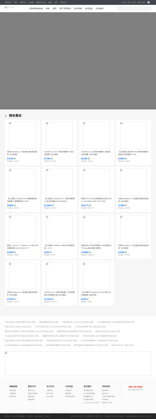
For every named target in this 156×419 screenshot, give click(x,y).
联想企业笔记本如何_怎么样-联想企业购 (61, 341)
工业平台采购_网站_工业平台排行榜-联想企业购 (53, 327)
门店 (124, 2)
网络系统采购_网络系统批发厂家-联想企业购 (91, 345)
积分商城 (78, 8)
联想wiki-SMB (107, 402)
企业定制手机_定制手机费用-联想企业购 (20, 322)
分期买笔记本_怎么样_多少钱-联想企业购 (77, 322)
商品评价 (13, 396)
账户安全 (105, 393)
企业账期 (99, 8)
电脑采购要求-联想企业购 (48, 322)
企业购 (31, 2)
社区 (134, 2)
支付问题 (50, 396)
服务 (50, 2)
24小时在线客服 (89, 393)
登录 (143, 2)
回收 (48, 8)
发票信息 (68, 393)
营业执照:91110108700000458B (114, 416)
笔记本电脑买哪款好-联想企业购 (58, 345)
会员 (129, 2)
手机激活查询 (70, 396)
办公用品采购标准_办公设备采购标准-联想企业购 (23, 345)
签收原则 (31, 396)
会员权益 (89, 8)
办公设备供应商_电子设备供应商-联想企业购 (22, 336)
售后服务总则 (88, 390)
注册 (139, 2)
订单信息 (68, 390)
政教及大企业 (41, 2)
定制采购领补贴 (36, 8)
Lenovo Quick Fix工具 (91, 402)
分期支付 (50, 390)
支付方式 (50, 393)
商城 (15, 2)
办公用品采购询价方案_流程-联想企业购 (90, 327)
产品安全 (47, 416)
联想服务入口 (88, 396)
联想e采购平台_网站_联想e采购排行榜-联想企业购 (24, 341)
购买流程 (13, 390)
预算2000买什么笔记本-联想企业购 (18, 327)
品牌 (55, 2)
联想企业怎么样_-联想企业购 (122, 345)
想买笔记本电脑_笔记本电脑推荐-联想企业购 (99, 336)
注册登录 (13, 393)
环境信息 (105, 399)
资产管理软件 (65, 8)
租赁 (55, 8)
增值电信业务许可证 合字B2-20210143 (139, 416)
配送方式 (31, 390)
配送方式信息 (33, 393)
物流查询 (31, 399)
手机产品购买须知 (108, 396)
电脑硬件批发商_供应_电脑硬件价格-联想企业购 (60, 336)
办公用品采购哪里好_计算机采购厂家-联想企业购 (99, 341)
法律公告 (30, 416)
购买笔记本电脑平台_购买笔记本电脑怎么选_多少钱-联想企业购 (29, 331)
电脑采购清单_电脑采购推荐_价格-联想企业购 (74, 331)
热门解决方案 (88, 399)
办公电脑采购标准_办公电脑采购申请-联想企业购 (115, 322)
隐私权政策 (38, 416)
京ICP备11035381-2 (77, 416)
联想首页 (8, 2)
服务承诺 (105, 390)
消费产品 (23, 2)
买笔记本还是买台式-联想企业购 (107, 331)
